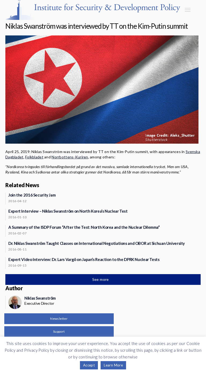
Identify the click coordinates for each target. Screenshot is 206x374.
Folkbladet (34, 157)
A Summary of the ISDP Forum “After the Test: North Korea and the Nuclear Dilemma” (84, 227)
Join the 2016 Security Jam (32, 195)
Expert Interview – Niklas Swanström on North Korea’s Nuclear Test (68, 211)
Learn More (113, 365)
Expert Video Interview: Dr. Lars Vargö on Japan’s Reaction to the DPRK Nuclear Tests (84, 259)
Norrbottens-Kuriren (70, 157)
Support (59, 331)
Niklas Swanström (40, 298)
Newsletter (59, 319)
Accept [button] (89, 365)
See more (101, 279)
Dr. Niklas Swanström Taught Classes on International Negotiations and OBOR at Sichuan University (96, 243)
